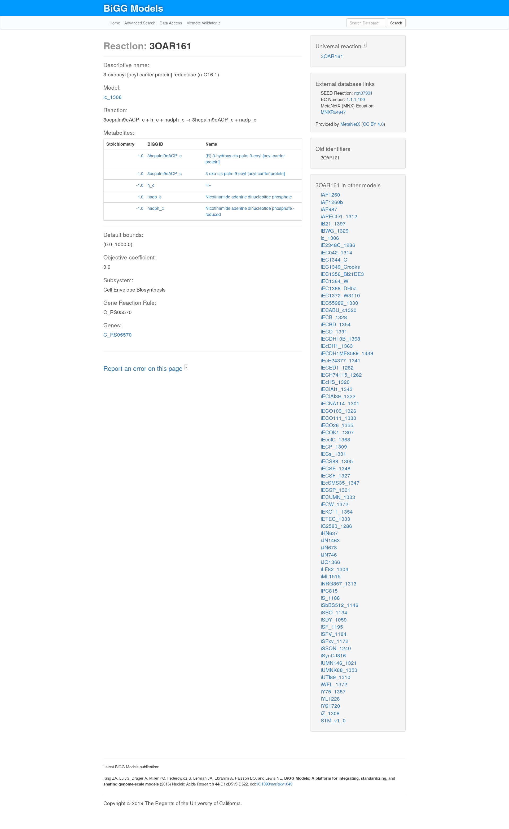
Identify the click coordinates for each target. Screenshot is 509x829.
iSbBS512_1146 (339, 604)
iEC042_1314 (336, 252)
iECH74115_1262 (341, 374)
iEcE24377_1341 (341, 360)
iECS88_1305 (337, 461)
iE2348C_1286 (338, 244)
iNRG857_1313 (339, 583)
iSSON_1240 (336, 648)
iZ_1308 (330, 713)
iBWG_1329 (335, 230)
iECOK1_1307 (337, 432)
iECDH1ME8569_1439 (347, 353)
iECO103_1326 (338, 410)
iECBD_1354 (336, 324)
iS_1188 (330, 597)
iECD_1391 (334, 331)
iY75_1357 (333, 691)
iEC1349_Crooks (340, 266)
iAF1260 (330, 194)
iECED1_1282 (337, 367)
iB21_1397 (333, 223)
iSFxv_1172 (334, 640)
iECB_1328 (334, 316)
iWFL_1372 (334, 684)
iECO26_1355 (337, 424)
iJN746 (329, 554)
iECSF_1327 (335, 475)
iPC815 (329, 590)
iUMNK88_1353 (339, 669)
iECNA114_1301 (340, 403)
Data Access (171, 22)
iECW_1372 (334, 503)
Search (396, 22)
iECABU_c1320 (339, 309)
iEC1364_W (334, 280)
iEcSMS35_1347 (340, 482)
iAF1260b (332, 201)
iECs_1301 (333, 453)
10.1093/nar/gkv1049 (274, 784)
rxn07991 (363, 92)
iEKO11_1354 (337, 511)
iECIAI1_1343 (337, 388)
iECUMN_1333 (338, 496)
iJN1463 (330, 540)
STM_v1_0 (333, 720)
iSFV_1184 (333, 633)
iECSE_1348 (335, 468)
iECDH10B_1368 (340, 338)
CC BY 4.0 (373, 123)
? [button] (186, 367)
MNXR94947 (333, 111)
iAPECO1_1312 (339, 216)
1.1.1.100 (355, 99)
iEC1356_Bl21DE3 (342, 273)
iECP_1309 (334, 446)
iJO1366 (330, 561)
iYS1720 (330, 705)
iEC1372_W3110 (340, 295)
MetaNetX (350, 123)
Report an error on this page (143, 368)
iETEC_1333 (335, 518)
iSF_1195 (332, 626)
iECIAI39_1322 (338, 396)
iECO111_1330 (338, 417)
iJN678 (329, 547)
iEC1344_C (334, 259)
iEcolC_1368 (335, 439)
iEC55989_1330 (339, 302)
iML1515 (331, 576)
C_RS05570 (117, 334)
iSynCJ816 (333, 655)
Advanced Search (139, 22)
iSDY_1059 (334, 619)
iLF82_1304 (334, 568)
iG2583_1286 (336, 525)
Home (114, 22)
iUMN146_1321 (339, 662)
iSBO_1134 (334, 612)
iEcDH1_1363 (337, 345)
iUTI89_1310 (335, 676)
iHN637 (329, 532)
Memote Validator (202, 22)
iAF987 (329, 208)
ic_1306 (112, 96)
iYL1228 (330, 698)
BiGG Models (133, 8)
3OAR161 (332, 55)
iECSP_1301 (335, 489)
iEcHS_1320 (335, 381)
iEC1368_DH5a (339, 288)
